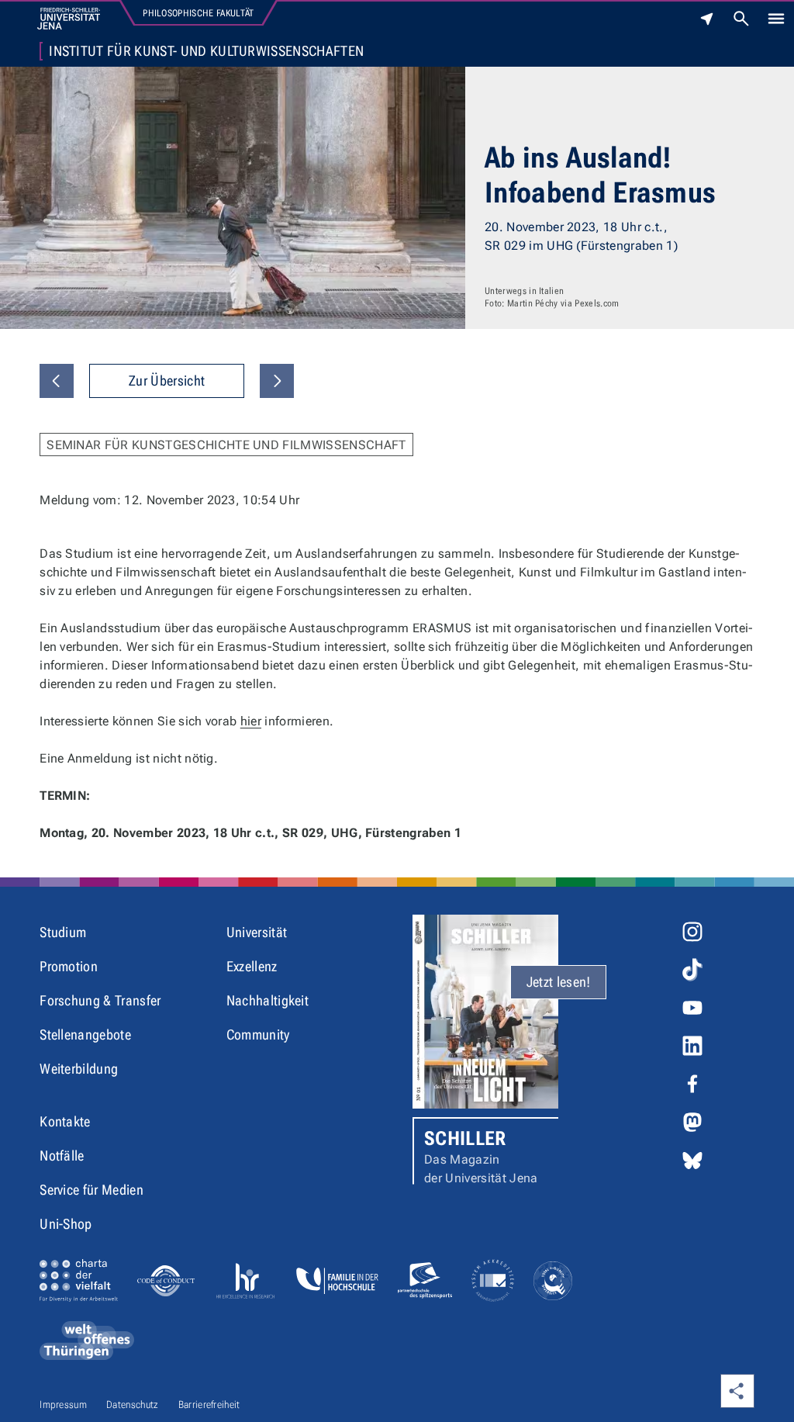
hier (250, 721)
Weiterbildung (79, 1068)
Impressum (63, 1404)
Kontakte (65, 1121)
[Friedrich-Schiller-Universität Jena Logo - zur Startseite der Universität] (68, 18)
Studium (63, 932)
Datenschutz (132, 1404)
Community (258, 1034)
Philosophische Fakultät (198, 13)
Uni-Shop (66, 1224)
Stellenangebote (85, 1034)
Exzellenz (252, 966)
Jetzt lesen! (558, 982)
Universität (257, 932)
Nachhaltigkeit (267, 1000)
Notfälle (62, 1155)
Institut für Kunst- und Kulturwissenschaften (206, 51)
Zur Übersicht (167, 380)
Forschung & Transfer (100, 1000)
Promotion (69, 966)
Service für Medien (91, 1190)
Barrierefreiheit (209, 1404)
